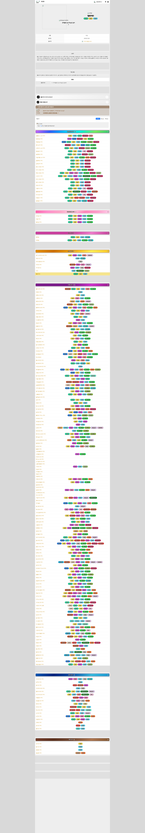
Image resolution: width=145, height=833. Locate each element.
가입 (41, 125)
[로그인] (105, 2)
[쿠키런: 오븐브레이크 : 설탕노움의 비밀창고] (41, 2)
